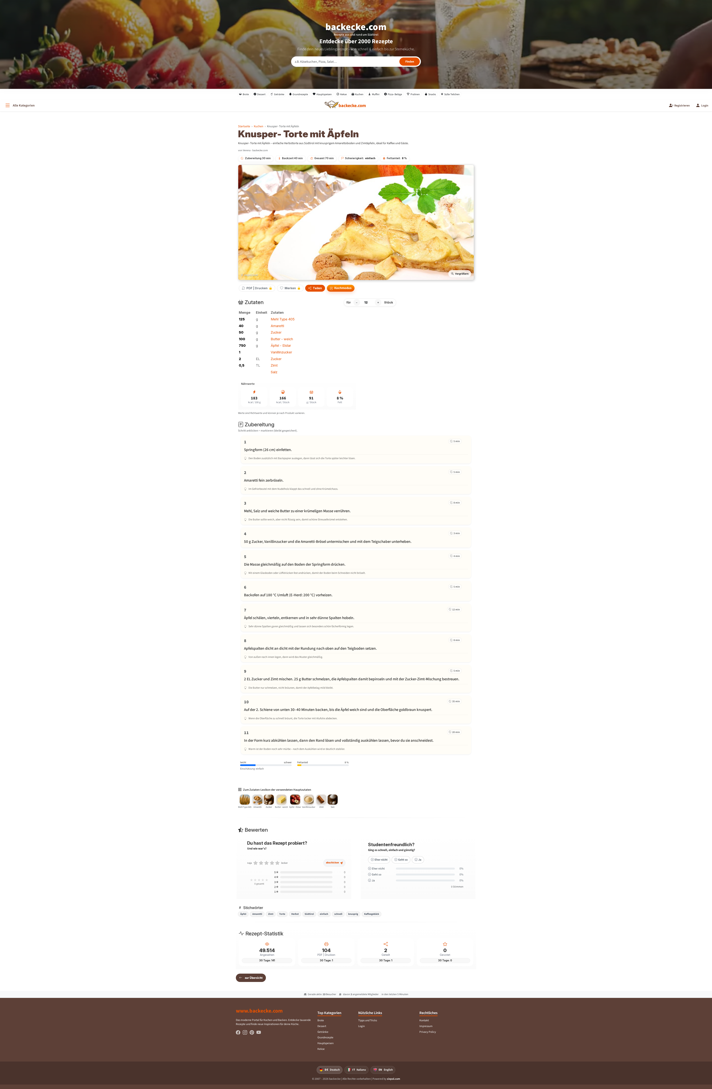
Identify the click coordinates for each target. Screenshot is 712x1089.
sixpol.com (393, 1079)
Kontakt (424, 1020)
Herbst (295, 914)
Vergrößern (462, 273)
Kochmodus (343, 288)
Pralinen (415, 94)
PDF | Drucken (257, 288)
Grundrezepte (300, 94)
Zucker (276, 332)
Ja (419, 860)
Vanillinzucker (281, 352)
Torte (282, 914)
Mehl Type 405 (283, 319)
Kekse (343, 94)
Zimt (274, 365)
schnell (338, 914)
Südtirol (309, 914)
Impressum (426, 1026)
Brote (246, 94)
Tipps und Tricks (367, 1020)
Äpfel (243, 914)
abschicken (332, 862)
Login (361, 1026)
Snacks (432, 94)
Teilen (317, 288)
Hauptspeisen (324, 94)
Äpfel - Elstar (281, 345)
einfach (324, 914)
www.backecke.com (259, 1010)
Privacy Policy (427, 1032)
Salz (274, 372)
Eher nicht (381, 860)
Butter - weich (282, 339)
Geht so (403, 860)
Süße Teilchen (452, 94)
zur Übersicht (254, 978)
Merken (290, 288)
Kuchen (359, 94)
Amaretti (277, 326)
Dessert (261, 94)
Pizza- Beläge (395, 94)
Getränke (279, 94)
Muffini (375, 94)
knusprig (353, 914)
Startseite (244, 126)
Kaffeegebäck (371, 914)
